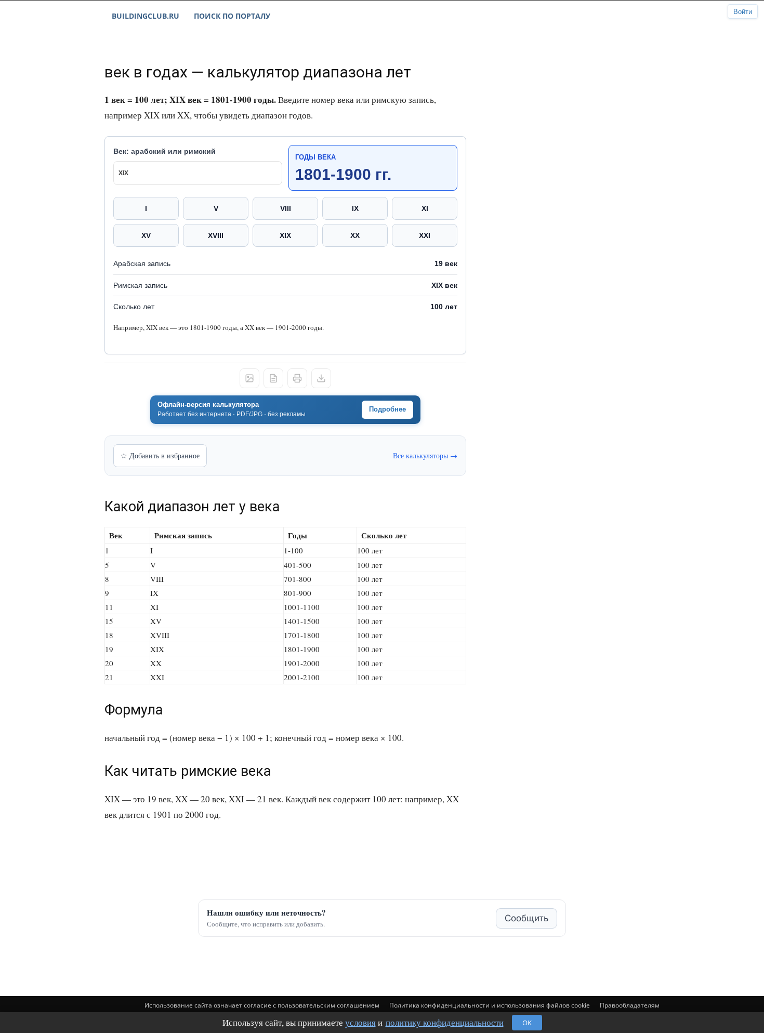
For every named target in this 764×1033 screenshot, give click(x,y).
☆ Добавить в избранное (160, 455)
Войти (742, 12)
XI (424, 208)
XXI (424, 235)
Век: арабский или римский (164, 151)
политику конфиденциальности (445, 1022)
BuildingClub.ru (145, 16)
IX (355, 208)
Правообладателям (630, 1005)
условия (360, 1022)
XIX (285, 235)
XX (355, 235)
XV (146, 235)
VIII (285, 208)
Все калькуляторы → (425, 455)
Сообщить (526, 918)
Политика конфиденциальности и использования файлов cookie (489, 1005)
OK (527, 1022)
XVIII (215, 235)
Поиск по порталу (232, 16)
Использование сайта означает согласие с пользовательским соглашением (261, 1005)
